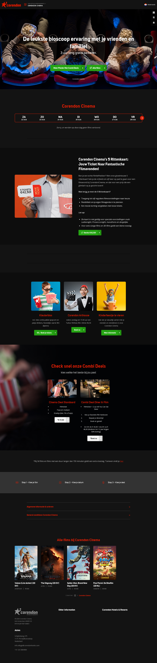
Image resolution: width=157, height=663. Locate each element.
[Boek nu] (78, 296)
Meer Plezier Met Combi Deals (66, 68)
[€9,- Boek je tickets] (45, 296)
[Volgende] (142, 118)
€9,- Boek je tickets (44, 333)
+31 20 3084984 (21, 650)
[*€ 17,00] (62, 389)
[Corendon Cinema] (11, 4)
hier (121, 461)
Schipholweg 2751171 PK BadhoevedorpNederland (23, 638)
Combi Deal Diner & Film (94, 402)
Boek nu (77, 330)
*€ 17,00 (60, 420)
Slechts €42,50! (90, 233)
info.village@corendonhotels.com (27, 645)
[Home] (75, 595)
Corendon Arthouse (78, 315)
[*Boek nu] (95, 389)
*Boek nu (93, 438)
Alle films (96, 68)
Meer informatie (110, 333)
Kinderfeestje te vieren (111, 315)
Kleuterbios (45, 315)
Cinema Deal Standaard (62, 402)
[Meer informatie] (111, 296)
